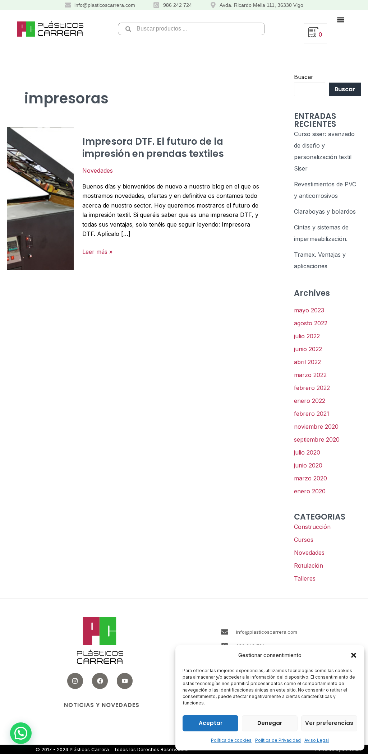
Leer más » (97, 251)
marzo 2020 (310, 478)
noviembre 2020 (316, 426)
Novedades (97, 170)
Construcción (312, 526)
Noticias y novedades (101, 705)
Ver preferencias (329, 723)
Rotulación (308, 565)
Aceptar (210, 723)
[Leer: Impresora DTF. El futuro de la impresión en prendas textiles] (40, 197)
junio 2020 (308, 465)
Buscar (303, 76)
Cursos (303, 539)
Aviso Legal (316, 740)
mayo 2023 (309, 310)
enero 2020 (310, 491)
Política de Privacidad (278, 740)
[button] (353, 655)
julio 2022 (307, 336)
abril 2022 (307, 362)
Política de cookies (231, 740)
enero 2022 (309, 400)
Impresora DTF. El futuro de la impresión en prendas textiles (153, 147)
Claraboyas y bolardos (325, 211)
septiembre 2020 (317, 439)
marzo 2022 (310, 374)
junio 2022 (308, 349)
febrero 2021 (311, 413)
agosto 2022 (310, 323)
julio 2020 (307, 452)
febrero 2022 (312, 387)
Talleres (305, 578)
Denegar (269, 723)
